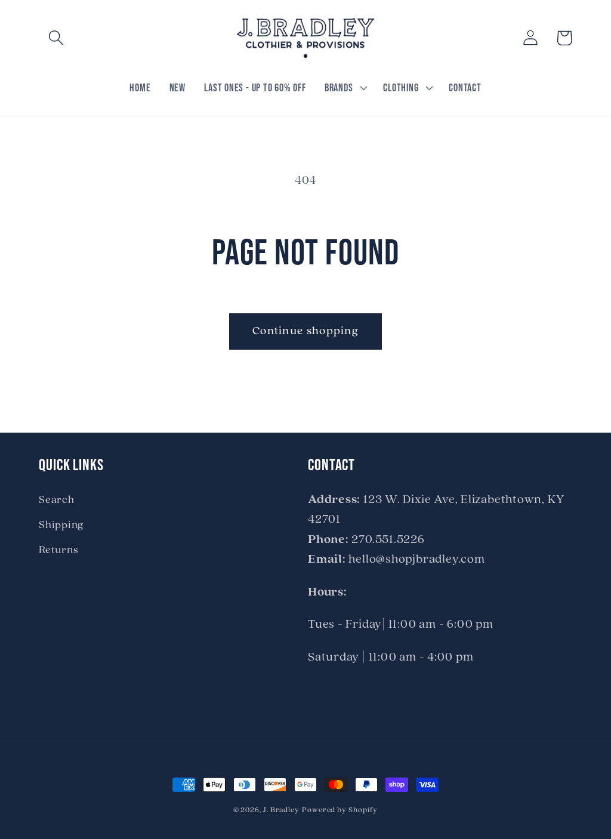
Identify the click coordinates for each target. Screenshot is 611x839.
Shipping (61, 525)
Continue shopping (305, 331)
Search (57, 500)
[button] (56, 38)
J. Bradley (281, 810)
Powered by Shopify (340, 810)
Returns (58, 550)
